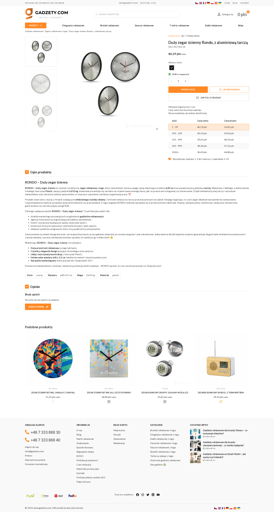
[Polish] (212, 3)
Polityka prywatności (87, 460)
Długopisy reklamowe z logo (164, 434)
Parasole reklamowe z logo (164, 443)
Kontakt (245, 3)
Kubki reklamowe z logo (162, 439)
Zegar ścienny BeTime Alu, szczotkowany (109, 392)
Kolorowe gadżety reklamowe (165, 460)
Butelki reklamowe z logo (163, 451)
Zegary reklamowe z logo (56, 31)
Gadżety (33, 25)
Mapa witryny (83, 481)
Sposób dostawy (84, 447)
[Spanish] (216, 3)
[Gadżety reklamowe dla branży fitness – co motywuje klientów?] (195, 434)
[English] (200, 3)
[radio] (172, 68)
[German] (208, 3)
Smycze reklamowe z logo (163, 447)
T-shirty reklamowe (179, 25)
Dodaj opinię (193, 36)
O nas (227, 3)
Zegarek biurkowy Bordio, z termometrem (221, 392)
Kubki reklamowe (213, 25)
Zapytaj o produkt (211, 98)
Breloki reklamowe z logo (163, 430)
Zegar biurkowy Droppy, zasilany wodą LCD (164, 392)
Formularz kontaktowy (36, 464)
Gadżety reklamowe (34, 31)
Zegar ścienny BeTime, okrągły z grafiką (53, 392)
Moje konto (119, 430)
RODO (79, 456)
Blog (235, 3)
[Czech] (197, 3)
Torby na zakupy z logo (161, 456)
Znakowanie (82, 443)
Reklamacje (119, 443)
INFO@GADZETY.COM (128, 3)
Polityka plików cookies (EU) (90, 477)
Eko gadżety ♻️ (158, 464)
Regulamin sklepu (85, 451)
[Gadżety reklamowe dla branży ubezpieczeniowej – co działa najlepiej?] (195, 446)
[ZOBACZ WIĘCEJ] (53, 358)
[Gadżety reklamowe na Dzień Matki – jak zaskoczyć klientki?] (195, 458)
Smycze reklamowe (144, 25)
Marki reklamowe (85, 439)
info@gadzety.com (34, 451)
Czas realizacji (83, 464)
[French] (204, 3)
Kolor (179, 62)
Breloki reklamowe (109, 25)
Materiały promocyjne (87, 469)
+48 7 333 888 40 (57, 3)
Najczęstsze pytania (35, 460)
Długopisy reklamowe (73, 25)
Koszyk (117, 434)
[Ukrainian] (220, 3)
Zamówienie (119, 439)
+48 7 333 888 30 (41, 3)
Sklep (240, 25)
